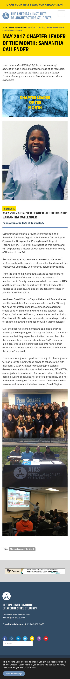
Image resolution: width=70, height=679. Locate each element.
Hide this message (14, 673)
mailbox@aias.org (14, 624)
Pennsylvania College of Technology (23, 222)
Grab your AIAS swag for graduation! (35, 4)
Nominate (9, 208)
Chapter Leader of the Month (22, 549)
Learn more (24, 664)
